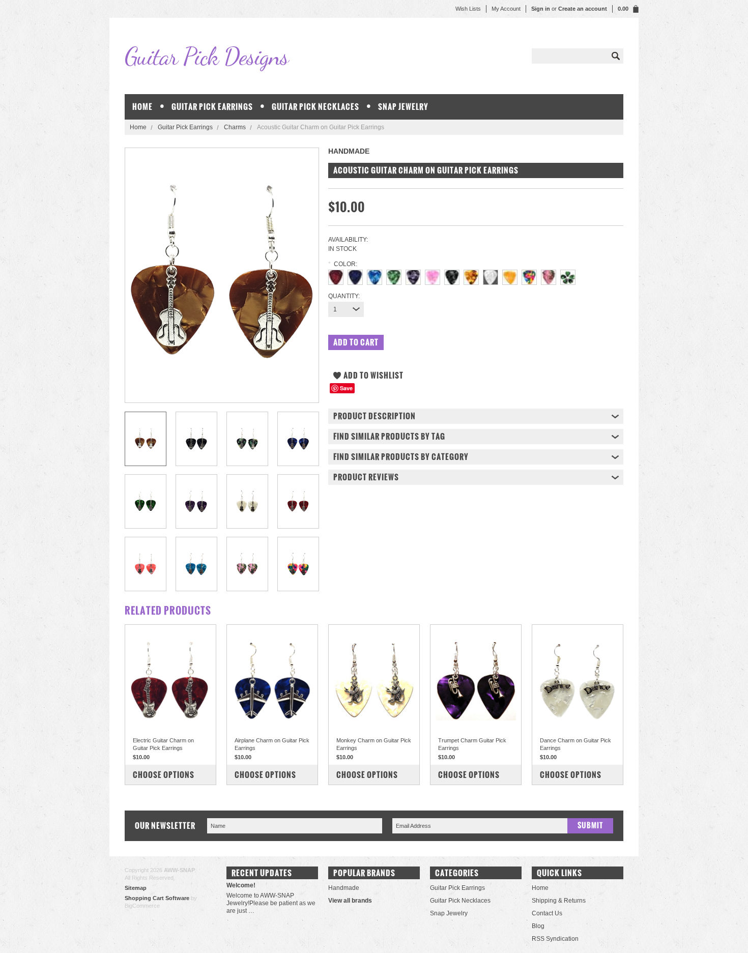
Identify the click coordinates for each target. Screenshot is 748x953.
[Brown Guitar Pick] (471, 273)
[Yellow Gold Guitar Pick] (509, 273)
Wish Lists (468, 9)
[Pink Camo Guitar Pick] (548, 273)
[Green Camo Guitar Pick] (568, 273)
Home (138, 127)
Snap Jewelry (403, 106)
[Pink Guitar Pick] (432, 273)
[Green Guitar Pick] (393, 273)
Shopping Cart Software (157, 898)
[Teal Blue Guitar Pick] (374, 273)
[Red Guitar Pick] (335, 273)
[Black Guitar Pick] (451, 273)
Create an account (582, 9)
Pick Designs (207, 56)
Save (346, 388)
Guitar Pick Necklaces (315, 106)
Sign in (540, 9)
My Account (506, 9)
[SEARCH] (615, 56)
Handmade (343, 887)
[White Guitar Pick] (490, 273)
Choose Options (163, 775)
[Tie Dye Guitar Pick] (529, 273)
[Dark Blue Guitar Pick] (355, 273)
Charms (235, 127)
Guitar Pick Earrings (212, 106)
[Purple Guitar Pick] (413, 273)
